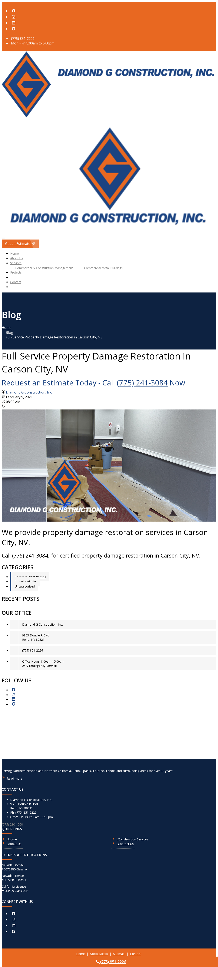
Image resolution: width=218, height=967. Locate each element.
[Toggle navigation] (3, 238)
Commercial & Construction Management (44, 268)
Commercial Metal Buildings (103, 268)
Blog (9, 332)
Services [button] (16, 263)
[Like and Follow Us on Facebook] (13, 11)
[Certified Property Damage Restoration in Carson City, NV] (109, 520)
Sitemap (119, 954)
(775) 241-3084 (142, 383)
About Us (16, 258)
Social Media (99, 954)
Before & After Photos (30, 577)
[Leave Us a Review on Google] (13, 29)
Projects (16, 272)
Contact (15, 282)
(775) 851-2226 (22, 38)
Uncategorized (25, 586)
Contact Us (125, 844)
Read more (14, 778)
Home (14, 253)
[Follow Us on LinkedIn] (13, 23)
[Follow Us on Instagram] (13, 17)
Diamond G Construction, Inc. (29, 392)
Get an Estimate (17, 243)
